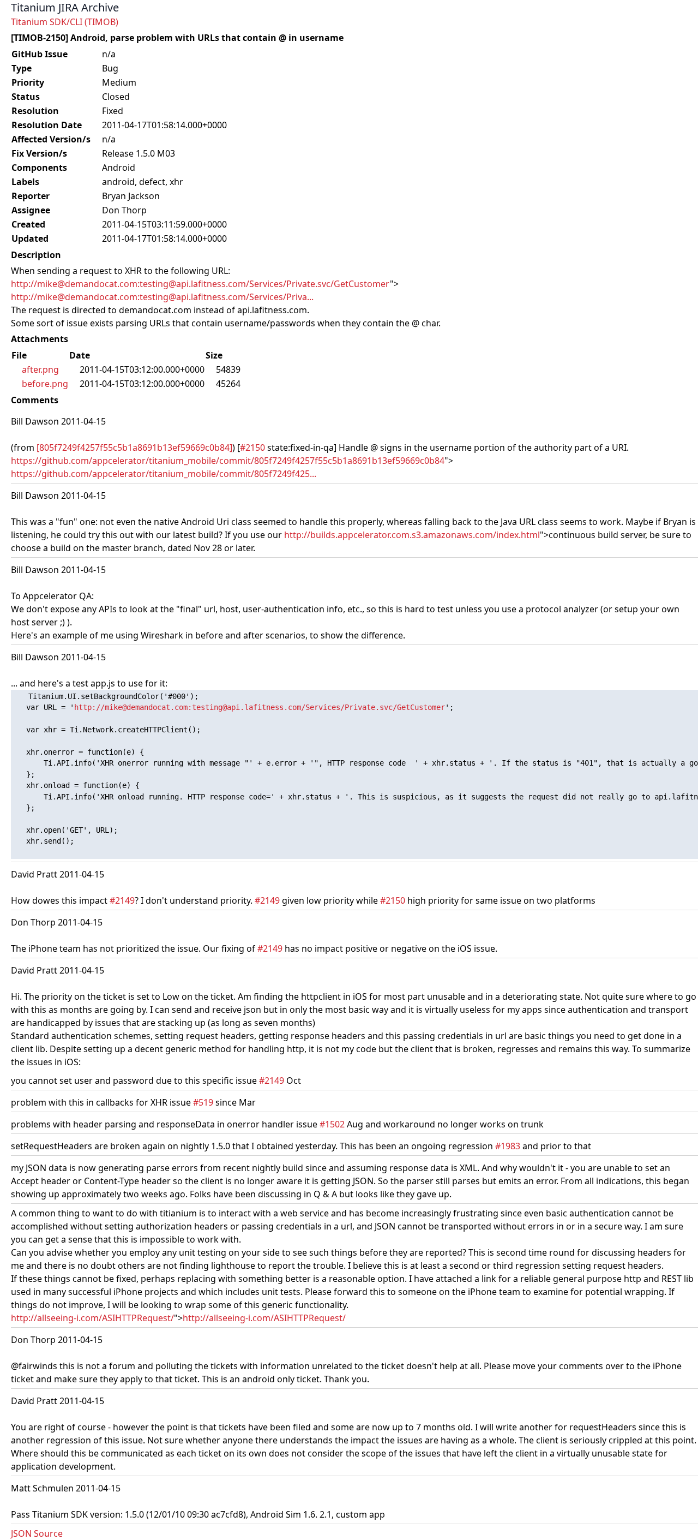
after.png (40, 369)
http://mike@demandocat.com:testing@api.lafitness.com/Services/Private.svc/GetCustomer (200, 284)
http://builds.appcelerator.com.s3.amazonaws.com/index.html (412, 535)
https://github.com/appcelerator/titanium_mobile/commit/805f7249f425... (163, 474)
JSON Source (37, 1533)
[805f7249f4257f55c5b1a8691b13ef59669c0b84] (134, 447)
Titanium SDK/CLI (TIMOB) (64, 22)
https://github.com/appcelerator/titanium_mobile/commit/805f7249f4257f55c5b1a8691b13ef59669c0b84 (227, 461)
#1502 (332, 1124)
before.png (45, 384)
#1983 (507, 1146)
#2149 (122, 900)
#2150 (252, 447)
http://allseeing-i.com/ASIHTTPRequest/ (92, 1318)
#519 (203, 1102)
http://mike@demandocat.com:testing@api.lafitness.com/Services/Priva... (162, 297)
